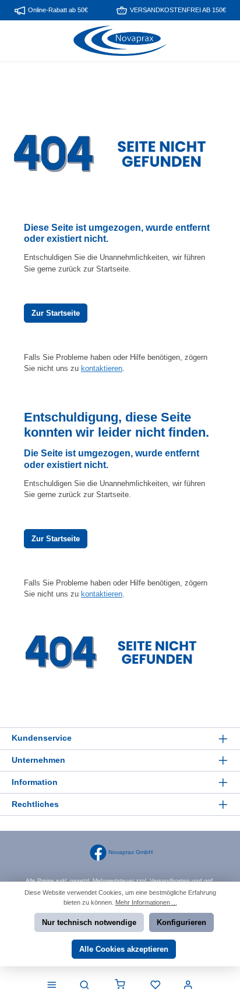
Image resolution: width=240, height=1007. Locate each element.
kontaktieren (101, 368)
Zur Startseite (55, 313)
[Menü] (52, 985)
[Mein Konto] (188, 985)
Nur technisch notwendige (89, 922)
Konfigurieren (181, 922)
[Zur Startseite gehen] (120, 41)
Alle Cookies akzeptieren (123, 949)
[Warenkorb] (120, 985)
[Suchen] (84, 985)
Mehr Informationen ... (146, 902)
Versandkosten (170, 880)
